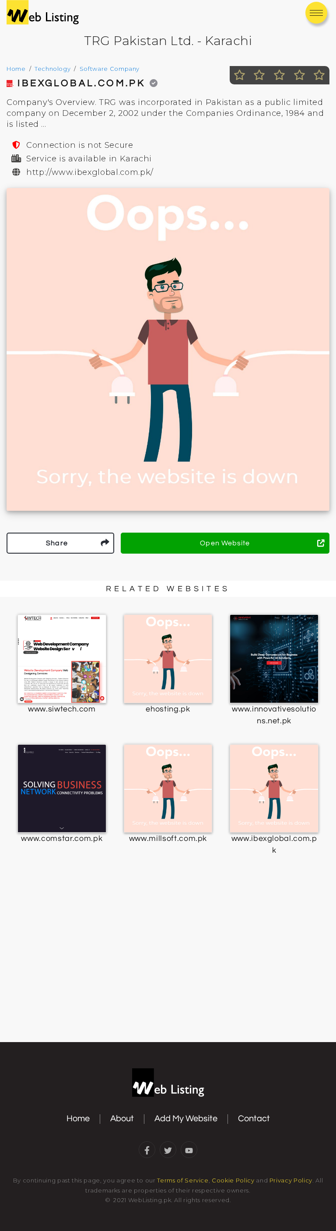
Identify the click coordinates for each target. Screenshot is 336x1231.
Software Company (110, 68)
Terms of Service (182, 1180)
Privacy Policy (291, 1180)
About (122, 1118)
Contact (254, 1118)
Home (16, 68)
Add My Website (185, 1118)
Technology (53, 68)
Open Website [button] (225, 543)
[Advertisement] (168, 971)
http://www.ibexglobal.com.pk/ (90, 172)
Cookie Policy (233, 1180)
